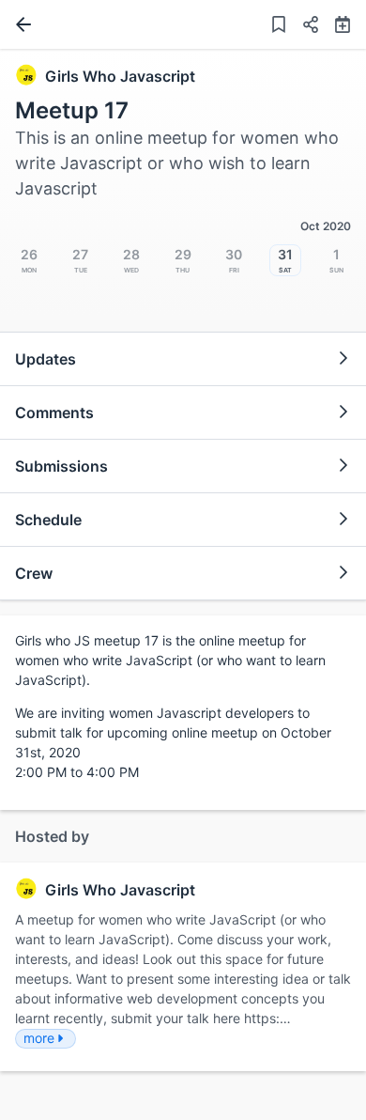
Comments (54, 412)
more (38, 1038)
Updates (45, 359)
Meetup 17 (72, 110)
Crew (34, 573)
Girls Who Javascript (120, 76)
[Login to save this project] (278, 27)
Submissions (61, 466)
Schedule (48, 519)
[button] (303, 27)
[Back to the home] (19, 24)
